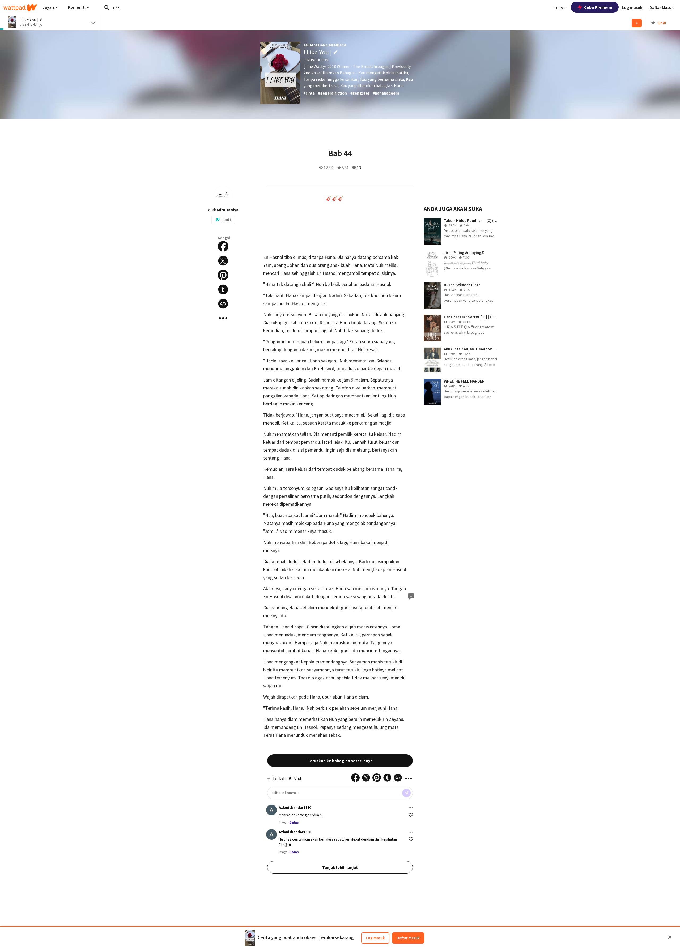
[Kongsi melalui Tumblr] (223, 289)
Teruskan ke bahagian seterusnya (340, 760)
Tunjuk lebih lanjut (340, 867)
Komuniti (77, 7)
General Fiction (316, 60)
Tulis (558, 7)
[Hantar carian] (107, 7)
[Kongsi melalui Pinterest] (223, 275)
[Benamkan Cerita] (223, 303)
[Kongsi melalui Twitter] (223, 260)
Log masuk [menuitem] (632, 7)
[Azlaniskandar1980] (271, 810)
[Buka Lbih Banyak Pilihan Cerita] (223, 318)
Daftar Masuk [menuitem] (661, 7)
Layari (48, 7)
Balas (294, 822)
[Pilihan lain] (410, 808)
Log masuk (375, 937)
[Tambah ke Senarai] (637, 23)
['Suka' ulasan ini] (411, 815)
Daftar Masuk (408, 937)
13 (359, 167)
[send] (406, 793)
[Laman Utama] (20, 8)
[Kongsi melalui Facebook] (223, 246)
